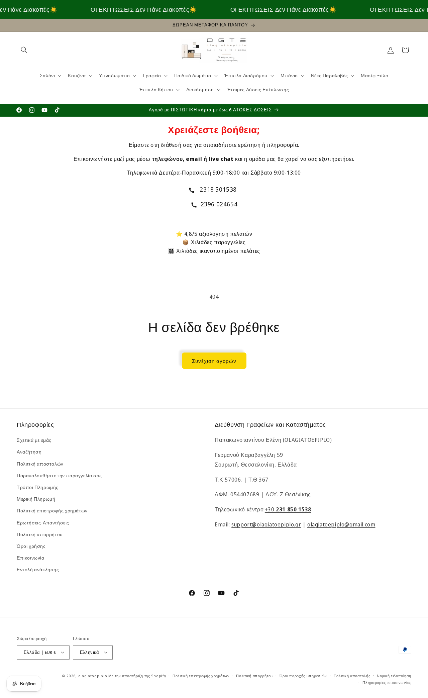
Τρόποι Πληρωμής (38, 487)
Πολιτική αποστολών (40, 464)
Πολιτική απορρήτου (40, 534)
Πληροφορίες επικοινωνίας (386, 682)
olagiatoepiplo (92, 675)
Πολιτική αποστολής (352, 675)
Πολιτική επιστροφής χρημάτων (52, 511)
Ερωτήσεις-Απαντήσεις (43, 522)
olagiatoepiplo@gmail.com (341, 524)
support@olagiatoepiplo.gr (266, 524)
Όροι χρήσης (31, 546)
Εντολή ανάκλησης (38, 570)
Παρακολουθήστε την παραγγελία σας (59, 475)
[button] (24, 49)
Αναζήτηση (29, 452)
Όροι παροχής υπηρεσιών (303, 675)
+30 (288, 509)
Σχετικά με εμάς (34, 440)
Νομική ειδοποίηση (394, 675)
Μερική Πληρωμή (36, 499)
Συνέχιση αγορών (214, 361)
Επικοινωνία (30, 558)
